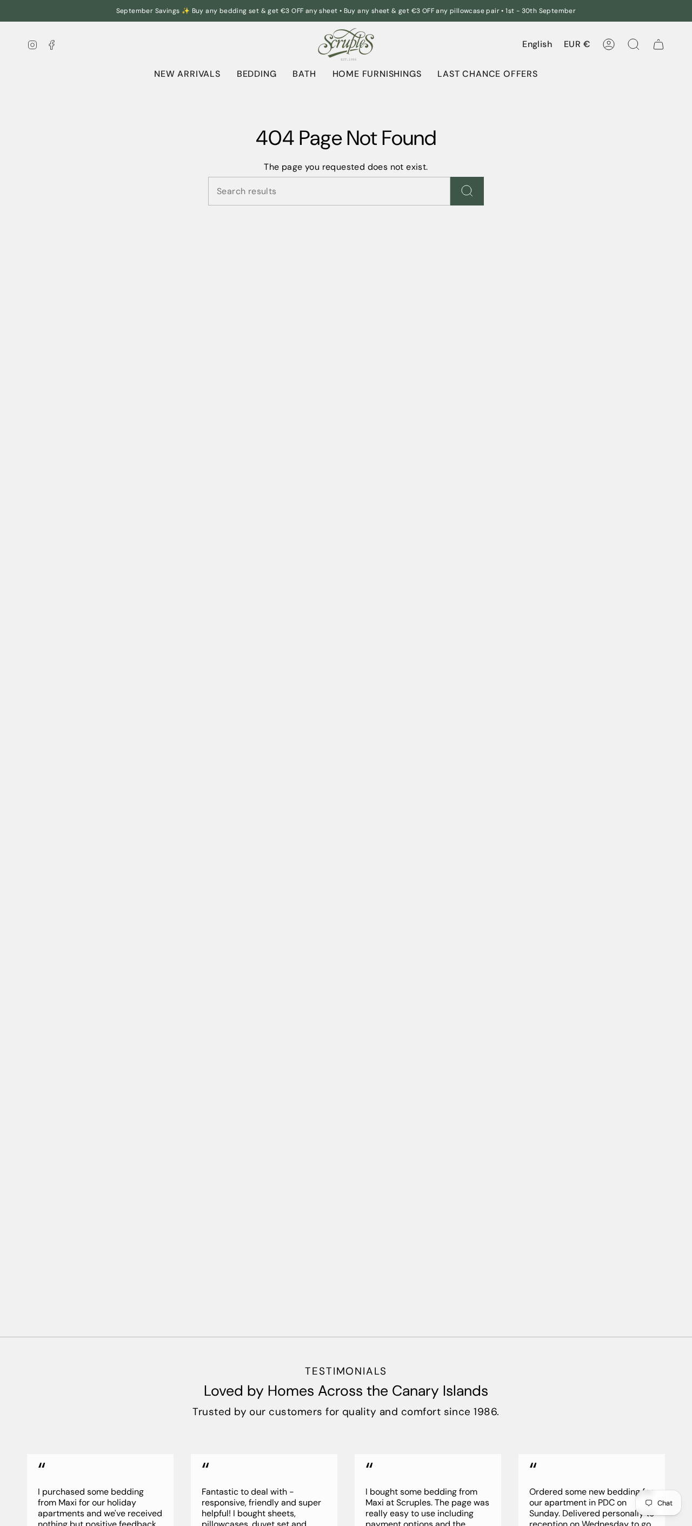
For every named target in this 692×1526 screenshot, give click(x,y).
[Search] (467, 191)
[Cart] (658, 44)
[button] (257, 74)
